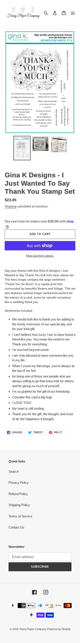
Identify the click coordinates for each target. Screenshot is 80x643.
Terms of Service (20, 516)
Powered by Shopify (58, 629)
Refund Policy (18, 494)
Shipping (10, 206)
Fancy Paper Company (33, 629)
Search (14, 471)
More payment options (40, 255)
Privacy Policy (19, 482)
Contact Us (16, 527)
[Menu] (72, 12)
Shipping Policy (19, 505)
